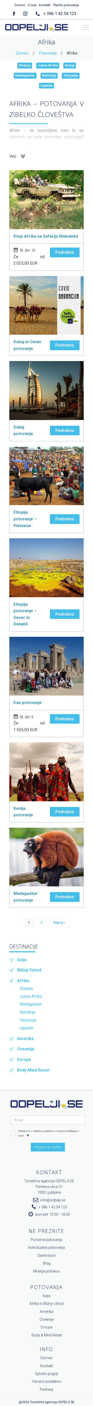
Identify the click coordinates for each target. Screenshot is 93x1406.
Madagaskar (25, 75)
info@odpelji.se (52, 1200)
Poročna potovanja (46, 1240)
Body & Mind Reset (47, 1335)
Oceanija (25, 1048)
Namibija (49, 75)
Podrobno (64, 252)
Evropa (24, 1059)
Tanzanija (70, 75)
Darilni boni (46, 1255)
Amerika (25, 1038)
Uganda (46, 85)
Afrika (23, 980)
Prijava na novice (47, 1147)
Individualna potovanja (46, 1247)
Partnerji (46, 1389)
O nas (32, 5)
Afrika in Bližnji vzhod (46, 1304)
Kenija (69, 65)
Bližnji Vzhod (29, 970)
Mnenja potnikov (46, 1271)
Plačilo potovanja (66, 5)
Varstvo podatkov (46, 1381)
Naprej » (59, 922)
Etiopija (24, 65)
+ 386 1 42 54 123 (59, 13)
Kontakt (45, 5)
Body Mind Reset (33, 1070)
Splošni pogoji (46, 1374)
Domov (19, 5)
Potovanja (48, 53)
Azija (22, 959)
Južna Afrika (48, 65)
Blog (46, 1263)
